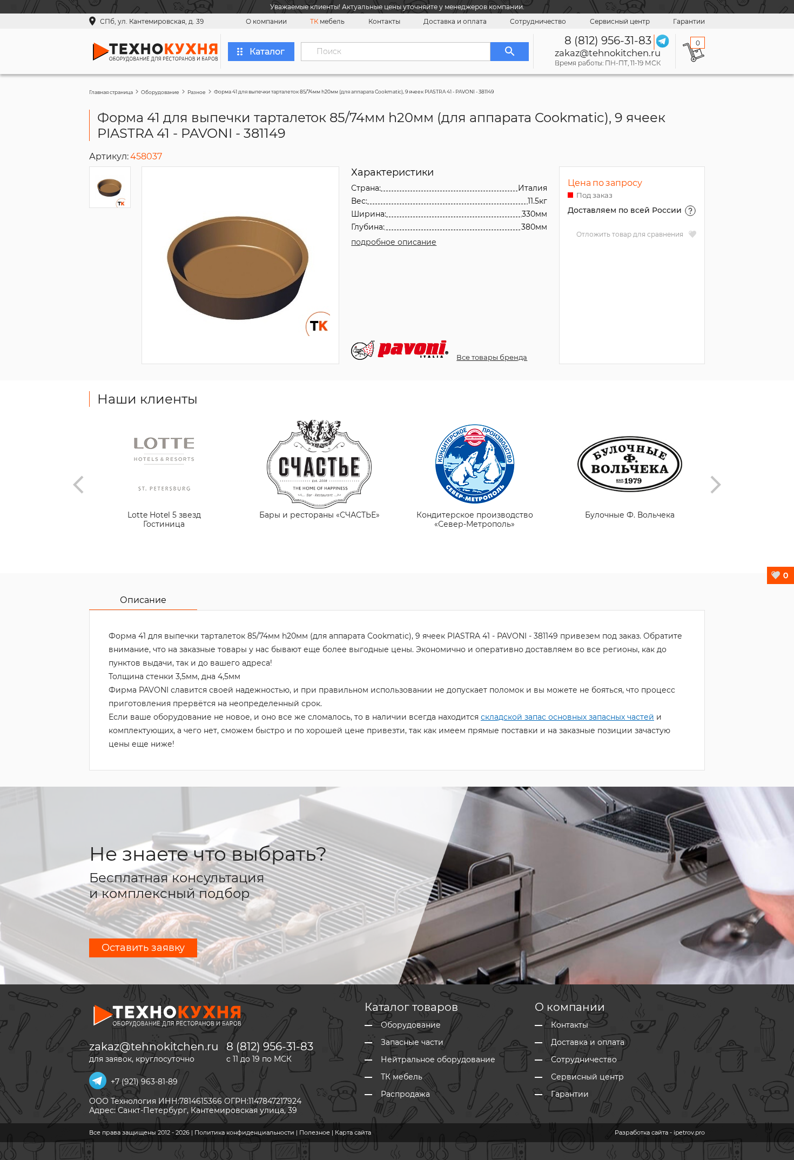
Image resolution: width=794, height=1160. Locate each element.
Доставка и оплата (455, 21)
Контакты (384, 21)
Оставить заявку (143, 948)
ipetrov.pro (689, 1132)
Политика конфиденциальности (244, 1132)
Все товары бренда (491, 357)
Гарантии (689, 21)
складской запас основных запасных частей (567, 717)
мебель (327, 21)
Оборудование (160, 92)
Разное (196, 92)
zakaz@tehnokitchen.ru (608, 53)
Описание (143, 600)
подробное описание (393, 242)
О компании (266, 21)
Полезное (314, 1132)
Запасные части (412, 1042)
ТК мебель (401, 1077)
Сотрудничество (538, 21)
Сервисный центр (620, 21)
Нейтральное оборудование (438, 1059)
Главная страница (111, 92)
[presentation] (78, 484)
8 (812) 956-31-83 (607, 40)
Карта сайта (353, 1132)
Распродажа (405, 1094)
